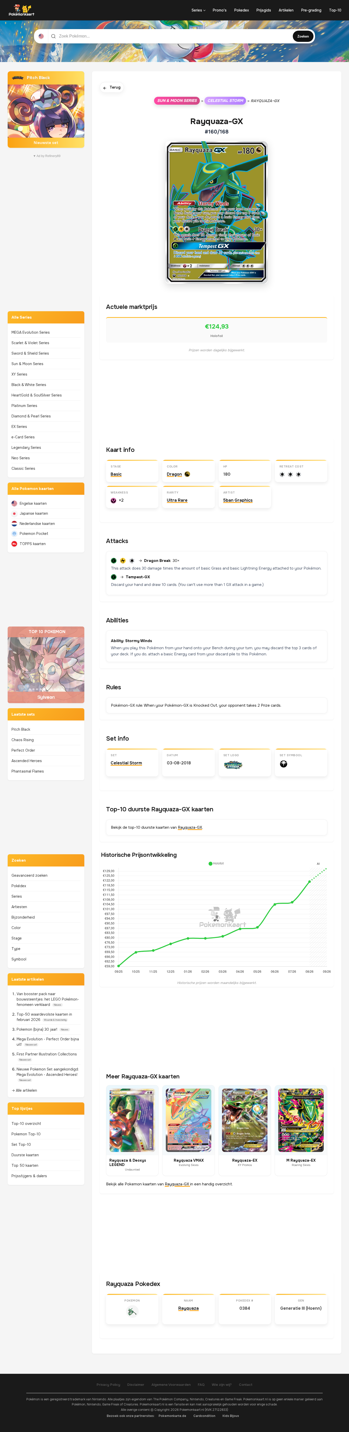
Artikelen (286, 10)
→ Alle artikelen (24, 1090)
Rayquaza (188, 1308)
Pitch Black (20, 729)
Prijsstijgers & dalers (29, 1176)
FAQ (201, 1384)
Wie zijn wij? (222, 1384)
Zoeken (303, 36)
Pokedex (241, 10)
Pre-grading (311, 10)
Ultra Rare (177, 500)
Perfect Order (23, 750)
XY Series (19, 374)
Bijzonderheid (23, 917)
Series (197, 10)
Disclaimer (135, 1384)
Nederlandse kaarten (37, 523)
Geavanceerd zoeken (29, 875)
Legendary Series (26, 447)
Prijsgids (264, 10)
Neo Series (20, 458)
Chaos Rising (22, 740)
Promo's (220, 10)
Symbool (18, 959)
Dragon (174, 474)
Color (16, 927)
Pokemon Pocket (34, 533)
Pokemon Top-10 (26, 1134)
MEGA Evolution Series (30, 332)
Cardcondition (204, 1416)
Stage (16, 938)
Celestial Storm (225, 100)
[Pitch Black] (46, 109)
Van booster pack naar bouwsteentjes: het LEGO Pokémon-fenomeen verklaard (48, 999)
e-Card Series (23, 437)
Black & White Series (28, 384)
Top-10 (335, 10)
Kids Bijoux (231, 1416)
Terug (112, 88)
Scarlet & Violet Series (30, 343)
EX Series (19, 426)
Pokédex (18, 886)
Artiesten (19, 907)
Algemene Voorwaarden (171, 1384)
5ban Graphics (238, 500)
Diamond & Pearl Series (31, 416)
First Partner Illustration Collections (47, 1054)
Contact (245, 1384)
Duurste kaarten (25, 1155)
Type (15, 948)
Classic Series (23, 468)
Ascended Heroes (26, 761)
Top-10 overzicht (26, 1123)
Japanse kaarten (34, 513)
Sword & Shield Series (30, 353)
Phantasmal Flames (27, 771)
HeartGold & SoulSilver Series (36, 395)
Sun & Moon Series (27, 364)
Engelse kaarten (33, 503)
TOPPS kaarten (33, 543)
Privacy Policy (108, 1384)
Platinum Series (24, 405)
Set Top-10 (21, 1144)
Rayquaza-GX (190, 827)
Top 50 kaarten (24, 1165)
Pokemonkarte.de (172, 1416)
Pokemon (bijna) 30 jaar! (37, 1029)
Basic (116, 474)
